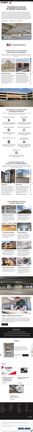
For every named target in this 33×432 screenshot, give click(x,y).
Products (2, 404)
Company (19, 404)
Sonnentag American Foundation (19, 412)
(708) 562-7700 (11, 416)
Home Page (18, 408)
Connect (27, 404)
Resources (11, 404)
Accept (21, 428)
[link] (6, 3)
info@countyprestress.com (16, 416)
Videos (10, 411)
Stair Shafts (2, 412)
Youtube (26, 411)
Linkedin (26, 408)
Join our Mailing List (11, 408)
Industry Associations (19, 409)
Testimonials (18, 407)
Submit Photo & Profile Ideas (28, 410)
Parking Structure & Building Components (4, 410)
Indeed (26, 407)
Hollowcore (2, 407)
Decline (27, 428)
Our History (18, 410)
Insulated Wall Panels (3, 408)
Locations (26, 409)
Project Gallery (10, 410)
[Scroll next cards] (31, 72)
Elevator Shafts (2, 411)
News (9, 409)
